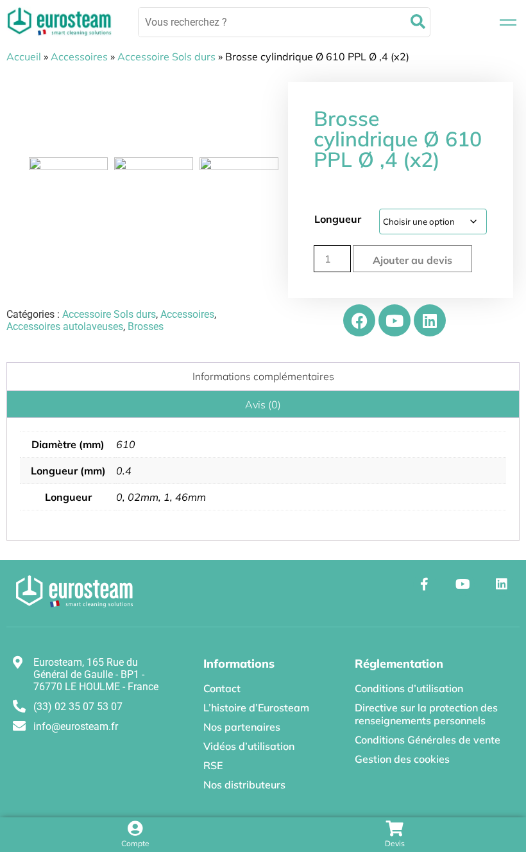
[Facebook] (359, 320)
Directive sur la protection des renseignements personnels (426, 714)
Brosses (146, 326)
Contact (222, 688)
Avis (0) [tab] (263, 404)
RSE (213, 765)
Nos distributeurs (244, 784)
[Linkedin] (430, 320)
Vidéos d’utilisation (248, 746)
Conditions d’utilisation (409, 688)
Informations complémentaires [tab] (263, 376)
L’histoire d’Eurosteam (256, 707)
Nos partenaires (241, 726)
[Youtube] (394, 320)
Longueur (337, 219)
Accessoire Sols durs (166, 56)
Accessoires (79, 56)
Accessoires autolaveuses (64, 326)
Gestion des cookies (402, 758)
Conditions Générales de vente (427, 739)
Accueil (23, 56)
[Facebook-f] (424, 584)
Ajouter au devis (412, 260)
